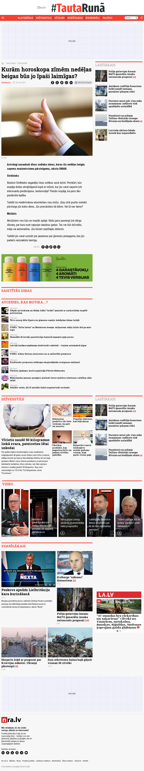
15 (134, 77)
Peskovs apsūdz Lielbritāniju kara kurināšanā (25, 592)
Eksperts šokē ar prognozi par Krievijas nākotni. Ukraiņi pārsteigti (21, 663)
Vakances (77, 761)
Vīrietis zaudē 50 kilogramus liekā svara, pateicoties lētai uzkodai (25, 444)
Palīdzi (107, 17)
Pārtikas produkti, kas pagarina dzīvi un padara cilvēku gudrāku (62, 450)
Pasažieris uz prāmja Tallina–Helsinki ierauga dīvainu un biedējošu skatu (124, 118)
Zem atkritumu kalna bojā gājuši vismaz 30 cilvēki (70, 661)
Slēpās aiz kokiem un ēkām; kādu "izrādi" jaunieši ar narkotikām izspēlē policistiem (48, 311)
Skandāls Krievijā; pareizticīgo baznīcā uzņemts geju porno (42, 337)
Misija (19, 761)
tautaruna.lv (6, 82)
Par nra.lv (4, 761)
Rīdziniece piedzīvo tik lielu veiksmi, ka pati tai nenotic (61, 423)
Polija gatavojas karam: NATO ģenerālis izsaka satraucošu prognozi (122, 74)
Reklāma (12, 761)
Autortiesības (56, 761)
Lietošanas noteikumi (43, 761)
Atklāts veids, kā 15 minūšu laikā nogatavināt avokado (40, 387)
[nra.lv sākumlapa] (41, 7)
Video (7, 484)
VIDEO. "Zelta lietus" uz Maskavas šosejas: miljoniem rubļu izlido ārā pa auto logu (50, 328)
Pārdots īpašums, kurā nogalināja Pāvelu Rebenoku (37, 370)
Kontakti (85, 761)
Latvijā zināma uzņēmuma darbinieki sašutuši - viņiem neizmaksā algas (48, 345)
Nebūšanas (75, 17)
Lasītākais (105, 65)
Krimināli (93, 17)
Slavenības (25, 17)
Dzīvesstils (44, 17)
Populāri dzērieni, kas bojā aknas (83, 420)
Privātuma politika (28, 761)
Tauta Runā (11, 63)
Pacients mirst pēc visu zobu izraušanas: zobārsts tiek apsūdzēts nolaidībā (125, 103)
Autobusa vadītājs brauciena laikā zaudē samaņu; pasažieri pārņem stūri (125, 89)
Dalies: (37, 247)
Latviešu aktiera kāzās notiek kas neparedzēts (122, 131)
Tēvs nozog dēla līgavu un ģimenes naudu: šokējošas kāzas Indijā (44, 320)
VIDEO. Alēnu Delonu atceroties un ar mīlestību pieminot (40, 354)
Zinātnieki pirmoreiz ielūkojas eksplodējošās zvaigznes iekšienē (45, 362)
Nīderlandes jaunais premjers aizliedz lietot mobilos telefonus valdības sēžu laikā (51, 379)
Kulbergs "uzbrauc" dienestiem (70, 578)
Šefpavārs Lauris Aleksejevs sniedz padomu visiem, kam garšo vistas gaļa (82, 450)
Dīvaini (60, 17)
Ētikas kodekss (67, 761)
